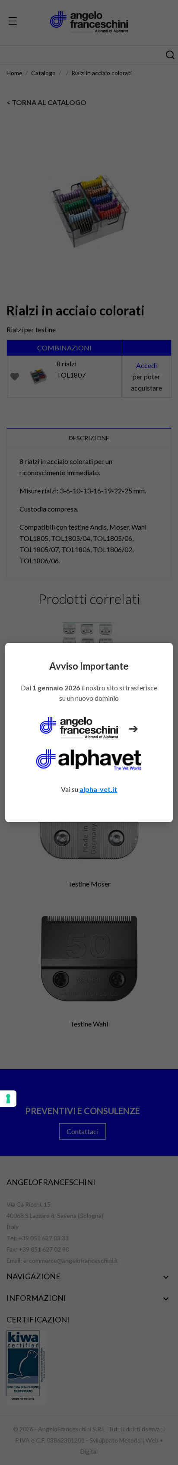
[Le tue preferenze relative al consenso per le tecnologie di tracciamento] (8, 1098)
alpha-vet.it (98, 789)
